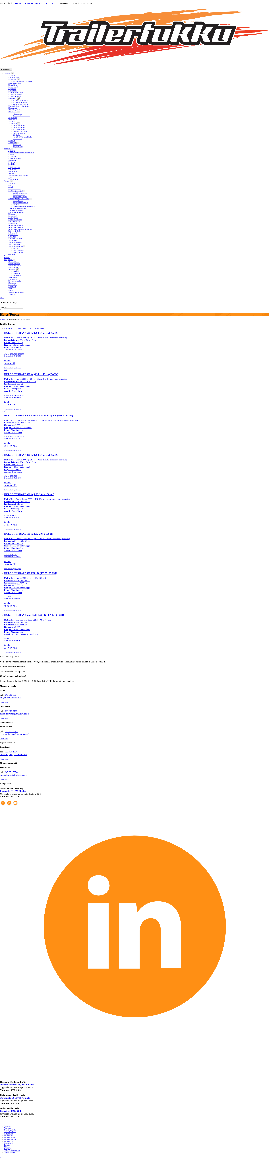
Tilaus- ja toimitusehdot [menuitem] (16, 292)
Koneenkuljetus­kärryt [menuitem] (15, 92)
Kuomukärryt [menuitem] (12, 85)
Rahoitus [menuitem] (7, 258)
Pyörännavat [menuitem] (12, 233)
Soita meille (8, 368)
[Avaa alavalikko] (12, 73)
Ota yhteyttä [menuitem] (8, 260)
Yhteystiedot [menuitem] (8, 1134)
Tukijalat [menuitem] (11, 173)
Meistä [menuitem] (10, 290)
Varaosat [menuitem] (7, 181)
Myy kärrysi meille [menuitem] (14, 281)
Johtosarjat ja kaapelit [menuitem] (15, 210)
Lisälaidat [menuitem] (11, 164)
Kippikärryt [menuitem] (12, 89)
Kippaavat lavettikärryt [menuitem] (20, 104)
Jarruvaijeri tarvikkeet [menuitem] (20, 197)
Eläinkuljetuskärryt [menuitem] (14, 77)
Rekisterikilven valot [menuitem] (15, 238)
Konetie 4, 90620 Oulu (11, 1111)
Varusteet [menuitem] (7, 149)
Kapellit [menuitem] (11, 154)
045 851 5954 (11, 772)
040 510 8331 (11, 695)
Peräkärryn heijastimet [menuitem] (15, 225)
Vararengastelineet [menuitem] (14, 244)
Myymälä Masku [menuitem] (14, 264)
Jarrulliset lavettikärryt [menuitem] (20, 102)
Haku (2, 307)
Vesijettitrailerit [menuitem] (17, 147)
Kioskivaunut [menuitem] (12, 91)
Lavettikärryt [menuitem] (12, 98)
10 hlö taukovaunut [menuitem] (19, 129)
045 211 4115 (11, 711)
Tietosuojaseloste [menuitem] (9, 1152)
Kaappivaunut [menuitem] (13, 87)
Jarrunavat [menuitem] (16, 204)
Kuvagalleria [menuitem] (17, 275)
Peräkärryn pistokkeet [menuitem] (15, 227)
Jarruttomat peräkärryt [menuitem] (15, 83)
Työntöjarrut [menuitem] (12, 240)
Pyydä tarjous (16, 368)
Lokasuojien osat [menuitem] (14, 221)
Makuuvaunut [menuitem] (17, 139)
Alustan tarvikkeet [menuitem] (14, 189)
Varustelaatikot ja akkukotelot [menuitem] (18, 175)
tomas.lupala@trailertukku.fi (13, 754)
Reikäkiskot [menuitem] (12, 170)
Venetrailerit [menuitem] (12, 143)
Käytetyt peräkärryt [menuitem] (14, 96)
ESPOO (29, 3)
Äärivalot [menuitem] (11, 254)
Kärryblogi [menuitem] (12, 287)
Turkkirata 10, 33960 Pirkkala (15, 1097)
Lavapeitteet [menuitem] (12, 160)
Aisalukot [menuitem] (11, 183)
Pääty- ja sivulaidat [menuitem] (14, 231)
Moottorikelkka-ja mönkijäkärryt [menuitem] (19, 106)
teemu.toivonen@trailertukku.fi (14, 734)
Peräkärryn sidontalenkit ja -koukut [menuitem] (20, 229)
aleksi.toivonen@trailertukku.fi (14, 713)
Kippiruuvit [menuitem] (12, 156)
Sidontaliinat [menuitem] (12, 171)
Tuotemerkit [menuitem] (12, 269)
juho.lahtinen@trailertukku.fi (13, 775)
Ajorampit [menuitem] (11, 151)
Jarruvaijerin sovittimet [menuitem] (20, 203)
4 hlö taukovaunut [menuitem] (19, 125)
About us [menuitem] (11, 294)
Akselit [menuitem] (10, 187)
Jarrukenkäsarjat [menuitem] (18, 201)
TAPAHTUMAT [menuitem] (10, 1132)
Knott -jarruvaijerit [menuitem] (19, 195)
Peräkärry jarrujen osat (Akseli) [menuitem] (18, 199)
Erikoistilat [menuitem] (16, 135)
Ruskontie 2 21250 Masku (13, 791)
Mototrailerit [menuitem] (12, 108)
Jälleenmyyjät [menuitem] (12, 277)
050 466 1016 (11, 751)
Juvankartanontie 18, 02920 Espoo (17, 1084)
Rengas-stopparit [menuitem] (14, 168)
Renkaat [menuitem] (11, 166)
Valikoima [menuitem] (7, 73)
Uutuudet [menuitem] (11, 141)
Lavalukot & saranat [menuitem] (15, 220)
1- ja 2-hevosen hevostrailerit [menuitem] (22, 81)
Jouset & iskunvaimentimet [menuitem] (17, 208)
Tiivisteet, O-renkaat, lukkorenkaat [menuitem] (24, 206)
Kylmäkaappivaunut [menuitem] (15, 94)
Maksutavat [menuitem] (12, 283)
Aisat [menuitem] (10, 185)
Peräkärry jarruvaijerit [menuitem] (15, 191)
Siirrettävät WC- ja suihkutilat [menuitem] (22, 137)
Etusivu (2, 319)
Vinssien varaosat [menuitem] (14, 179)
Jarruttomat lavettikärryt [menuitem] (20, 100)
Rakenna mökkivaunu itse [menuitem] (21, 116)
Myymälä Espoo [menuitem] (13, 262)
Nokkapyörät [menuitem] (12, 223)
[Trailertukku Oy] (134, 64)
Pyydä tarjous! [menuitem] (13, 279)
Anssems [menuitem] (16, 271)
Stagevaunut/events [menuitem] (19, 133)
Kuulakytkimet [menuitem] (13, 218)
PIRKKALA (41, 3)
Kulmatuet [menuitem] (11, 214)
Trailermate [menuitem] (16, 273)
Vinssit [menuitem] (10, 177)
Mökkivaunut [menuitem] (12, 112)
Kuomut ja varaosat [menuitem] (14, 158)
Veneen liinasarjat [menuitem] (18, 250)
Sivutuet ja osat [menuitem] (18, 252)
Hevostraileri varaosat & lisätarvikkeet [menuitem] (21, 153)
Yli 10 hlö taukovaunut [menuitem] (20, 131)
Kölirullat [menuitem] (16, 248)
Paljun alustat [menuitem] (12, 118)
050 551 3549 (11, 731)
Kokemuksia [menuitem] (12, 285)
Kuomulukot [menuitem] (12, 216)
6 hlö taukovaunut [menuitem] (19, 127)
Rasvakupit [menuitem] (12, 237)
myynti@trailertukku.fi (10, 697)
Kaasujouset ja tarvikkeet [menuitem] (16, 212)
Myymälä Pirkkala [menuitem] (14, 266)
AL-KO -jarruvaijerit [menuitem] (19, 193)
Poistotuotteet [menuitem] (12, 120)
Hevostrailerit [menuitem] (12, 79)
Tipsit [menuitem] (10, 288)
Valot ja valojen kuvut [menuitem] (15, 242)
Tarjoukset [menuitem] (11, 121)
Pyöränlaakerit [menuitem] (13, 235)
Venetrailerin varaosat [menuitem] (15, 246)
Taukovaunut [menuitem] (12, 123)
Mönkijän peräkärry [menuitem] (15, 110)
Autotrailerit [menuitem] (12, 75)
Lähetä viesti (4, 702)
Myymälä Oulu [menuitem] (13, 267)
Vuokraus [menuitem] (7, 256)
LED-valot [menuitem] (12, 162)
